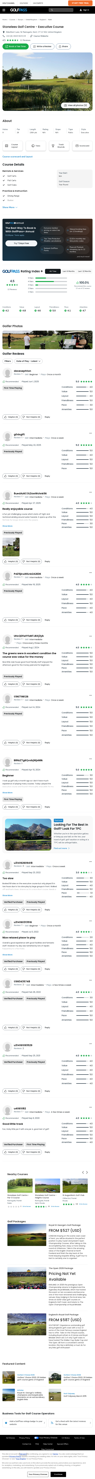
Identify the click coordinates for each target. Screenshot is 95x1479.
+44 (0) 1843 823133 (16, 36)
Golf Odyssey (69, 1393)
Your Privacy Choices (48, 1438)
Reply (47, 417)
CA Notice (66, 1438)
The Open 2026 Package (61, 1268)
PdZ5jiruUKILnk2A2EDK (27, 574)
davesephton (22, 371)
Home (4, 20)
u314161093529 (23, 1045)
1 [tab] (45, 107)
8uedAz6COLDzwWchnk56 (30, 493)
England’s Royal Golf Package (63, 1314)
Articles (20, 1390)
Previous (83, 1172)
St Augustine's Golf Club (73, 1195)
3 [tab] (49, 107)
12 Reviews (25, 40)
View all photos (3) (77, 105)
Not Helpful (33, 417)
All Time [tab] (52, 271)
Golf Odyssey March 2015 (75, 1396)
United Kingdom (31, 20)
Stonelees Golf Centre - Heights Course (46, 1196)
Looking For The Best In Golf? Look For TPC (71, 827)
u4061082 (20, 1108)
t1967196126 (21, 696)
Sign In (86, 10)
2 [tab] (47, 107)
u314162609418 (23, 863)
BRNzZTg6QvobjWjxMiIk (28, 760)
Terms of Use (79, 1438)
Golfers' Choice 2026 (26, 1375)
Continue (58, 1474)
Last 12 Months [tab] (84, 271)
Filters (8, 361)
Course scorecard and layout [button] (17, 156)
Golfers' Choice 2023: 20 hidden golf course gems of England (31, 1378)
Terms (55, 1454)
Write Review (27, 1206)
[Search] (52, 10)
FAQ (37, 1444)
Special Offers (62, 1444)
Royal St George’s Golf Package (65, 1225)
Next (87, 1172)
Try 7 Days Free (21, 243)
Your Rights (21, 1459)
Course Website (41, 36)
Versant (23, 1454)
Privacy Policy (24, 1438)
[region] (47, 1464)
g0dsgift (19, 434)
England (43, 20)
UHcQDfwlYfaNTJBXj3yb (29, 636)
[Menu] (4, 10)
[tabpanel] (47, 81)
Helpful (13, 417)
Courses (12, 20)
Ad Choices (10, 1438)
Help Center (48, 1444)
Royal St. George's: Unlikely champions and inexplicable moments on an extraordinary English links (31, 1396)
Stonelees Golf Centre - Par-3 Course (18, 1196)
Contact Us (26, 1444)
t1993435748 (22, 981)
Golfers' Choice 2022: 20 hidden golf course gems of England (78, 1378)
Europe (20, 20)
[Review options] (91, 370)
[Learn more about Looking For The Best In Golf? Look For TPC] (28, 835)
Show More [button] (8, 207)
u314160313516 (23, 922)
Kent (50, 20)
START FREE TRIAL (80, 3)
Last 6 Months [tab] (69, 271)
